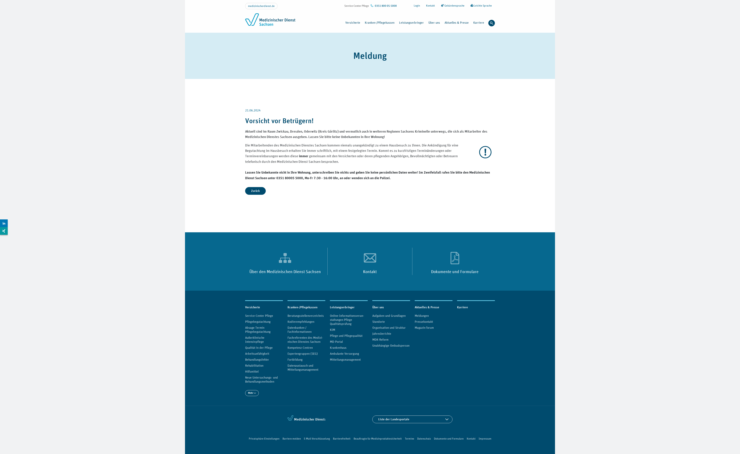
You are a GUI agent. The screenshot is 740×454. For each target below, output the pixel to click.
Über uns (378, 307)
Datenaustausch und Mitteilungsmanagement (303, 367)
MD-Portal (336, 342)
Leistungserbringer (342, 307)
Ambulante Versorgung (344, 353)
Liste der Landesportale (393, 419)
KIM (332, 330)
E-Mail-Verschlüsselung (317, 438)
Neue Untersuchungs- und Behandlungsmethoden (261, 379)
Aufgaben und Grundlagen (389, 316)
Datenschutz (424, 438)
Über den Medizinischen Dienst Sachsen (285, 271)
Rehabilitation (254, 365)
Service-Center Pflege (259, 316)
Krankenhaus (338, 347)
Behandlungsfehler (257, 359)
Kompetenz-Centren (300, 347)
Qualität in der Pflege (259, 347)
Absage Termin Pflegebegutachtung (258, 330)
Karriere (478, 22)
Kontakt (430, 5)
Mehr (251, 393)
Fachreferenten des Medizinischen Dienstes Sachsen (305, 340)
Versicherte (252, 307)
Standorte (378, 322)
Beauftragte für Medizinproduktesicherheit (378, 438)
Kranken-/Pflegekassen (302, 307)
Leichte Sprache (482, 5)
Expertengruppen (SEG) (303, 353)
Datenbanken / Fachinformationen (300, 330)
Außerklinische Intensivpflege (254, 340)
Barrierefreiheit (342, 438)
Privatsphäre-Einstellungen (264, 438)
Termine (409, 438)
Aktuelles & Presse (427, 307)
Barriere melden (292, 438)
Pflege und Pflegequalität (346, 336)
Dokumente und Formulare (454, 271)
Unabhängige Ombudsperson (391, 345)
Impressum (485, 438)
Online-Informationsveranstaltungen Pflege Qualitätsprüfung (347, 320)
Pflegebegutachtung (258, 322)
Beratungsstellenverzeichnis (306, 316)
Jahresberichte (381, 333)
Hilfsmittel (252, 371)
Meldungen (422, 316)
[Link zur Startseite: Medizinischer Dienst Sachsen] (270, 22)
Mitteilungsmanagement (345, 359)
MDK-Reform (380, 339)
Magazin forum (424, 327)
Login (417, 5)
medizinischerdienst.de (261, 6)
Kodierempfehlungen (301, 322)
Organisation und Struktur (389, 327)
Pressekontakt (424, 322)
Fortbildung (295, 359)
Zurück (255, 191)
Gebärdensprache (454, 5)
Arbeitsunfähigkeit (257, 353)
